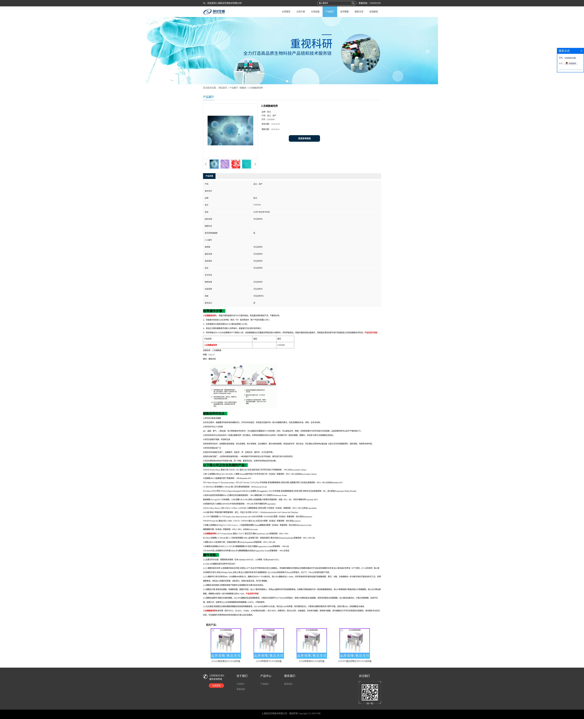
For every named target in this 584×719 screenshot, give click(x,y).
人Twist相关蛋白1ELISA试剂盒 (225, 661)
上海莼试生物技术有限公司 (274, 713)
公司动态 (315, 11)
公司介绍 (300, 11)
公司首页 (286, 11)
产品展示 (264, 684)
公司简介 (240, 684)
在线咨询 (216, 685)
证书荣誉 (344, 11)
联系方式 (359, 11)
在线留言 (373, 11)
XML (318, 713)
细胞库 (243, 88)
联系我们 (288, 684)
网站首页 (223, 88)
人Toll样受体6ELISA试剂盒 (312, 661)
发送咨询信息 (304, 138)
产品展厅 (330, 11)
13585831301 (375, 3)
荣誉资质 (240, 689)
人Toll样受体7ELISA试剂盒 (269, 661)
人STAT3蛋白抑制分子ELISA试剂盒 (355, 661)
